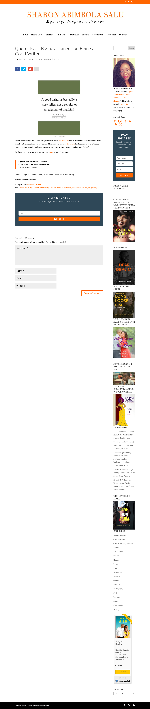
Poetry (115, 593)
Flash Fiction (118, 551)
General (116, 555)
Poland (84, 187)
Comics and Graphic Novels (123, 543)
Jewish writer (63, 140)
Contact (123, 35)
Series (115, 601)
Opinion (116, 580)
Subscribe (111, 35)
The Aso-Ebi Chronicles (68, 35)
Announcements (119, 535)
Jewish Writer (56, 187)
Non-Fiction (35, 59)
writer (51, 152)
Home (25, 35)
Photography (98, 35)
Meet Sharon (37, 35)
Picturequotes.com (34, 184)
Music (115, 564)
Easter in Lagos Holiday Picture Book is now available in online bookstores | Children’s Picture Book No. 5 (122, 458)
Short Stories (118, 605)
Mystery (116, 568)
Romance (116, 597)
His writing (71, 144)
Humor (116, 560)
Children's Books (119, 539)
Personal (116, 584)
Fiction (116, 547)
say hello (124, 104)
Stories (49, 35)
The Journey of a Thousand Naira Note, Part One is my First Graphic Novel (123, 445)
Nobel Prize (76, 187)
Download (123, 672)
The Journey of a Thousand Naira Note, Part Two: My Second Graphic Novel (123, 434)
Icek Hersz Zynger (26, 187)
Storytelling (92, 187)
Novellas (116, 576)
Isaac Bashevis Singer (42, 187)
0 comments (60, 59)
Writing (47, 59)
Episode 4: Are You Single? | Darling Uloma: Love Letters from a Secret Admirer (124, 472)
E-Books (85, 35)
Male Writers (66, 187)
